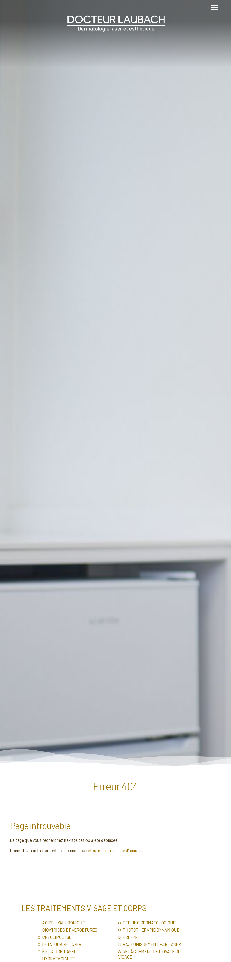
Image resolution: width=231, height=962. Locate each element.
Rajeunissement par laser (151, 944)
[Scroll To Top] (223, 957)
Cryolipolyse (56, 937)
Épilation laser (58, 951)
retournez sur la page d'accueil (114, 850)
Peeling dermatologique (149, 922)
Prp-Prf (131, 937)
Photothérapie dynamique (150, 929)
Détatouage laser (61, 944)
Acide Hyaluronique (63, 922)
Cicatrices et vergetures (69, 929)
